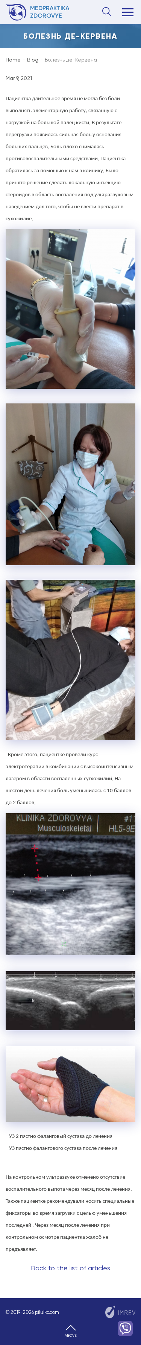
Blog (32, 60)
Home (13, 60)
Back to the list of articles (70, 1268)
